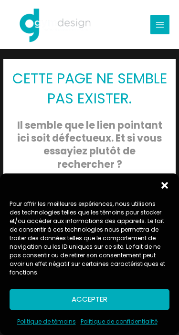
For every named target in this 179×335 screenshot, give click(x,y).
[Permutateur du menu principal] (160, 24)
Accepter (89, 299)
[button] (164, 185)
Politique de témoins (46, 321)
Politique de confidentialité (119, 321)
